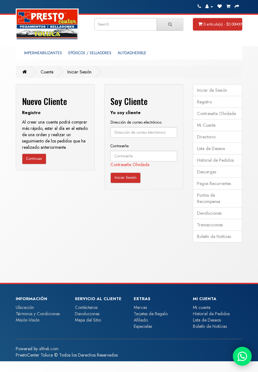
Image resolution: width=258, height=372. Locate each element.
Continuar (34, 158)
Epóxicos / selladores (89, 53)
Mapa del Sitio (88, 320)
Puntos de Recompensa (208, 198)
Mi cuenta (201, 307)
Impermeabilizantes (43, 53)
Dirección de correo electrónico (135, 122)
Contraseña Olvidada (129, 164)
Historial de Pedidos (215, 160)
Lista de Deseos (211, 148)
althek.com (49, 349)
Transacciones (210, 225)
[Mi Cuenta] (209, 6)
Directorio (206, 137)
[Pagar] (237, 6)
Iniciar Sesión (79, 72)
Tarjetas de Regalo (151, 314)
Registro (204, 102)
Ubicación (25, 307)
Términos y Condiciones (38, 314)
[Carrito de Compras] (228, 6)
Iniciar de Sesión (212, 90)
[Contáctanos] (242, 356)
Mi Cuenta (206, 125)
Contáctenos (86, 307)
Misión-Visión (28, 320)
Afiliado (141, 320)
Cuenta (47, 72)
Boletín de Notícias (214, 236)
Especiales (143, 326)
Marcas (140, 307)
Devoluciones (209, 213)
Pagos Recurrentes (214, 183)
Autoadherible (132, 53)
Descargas (206, 172)
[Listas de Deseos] (219, 6)
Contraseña (119, 146)
